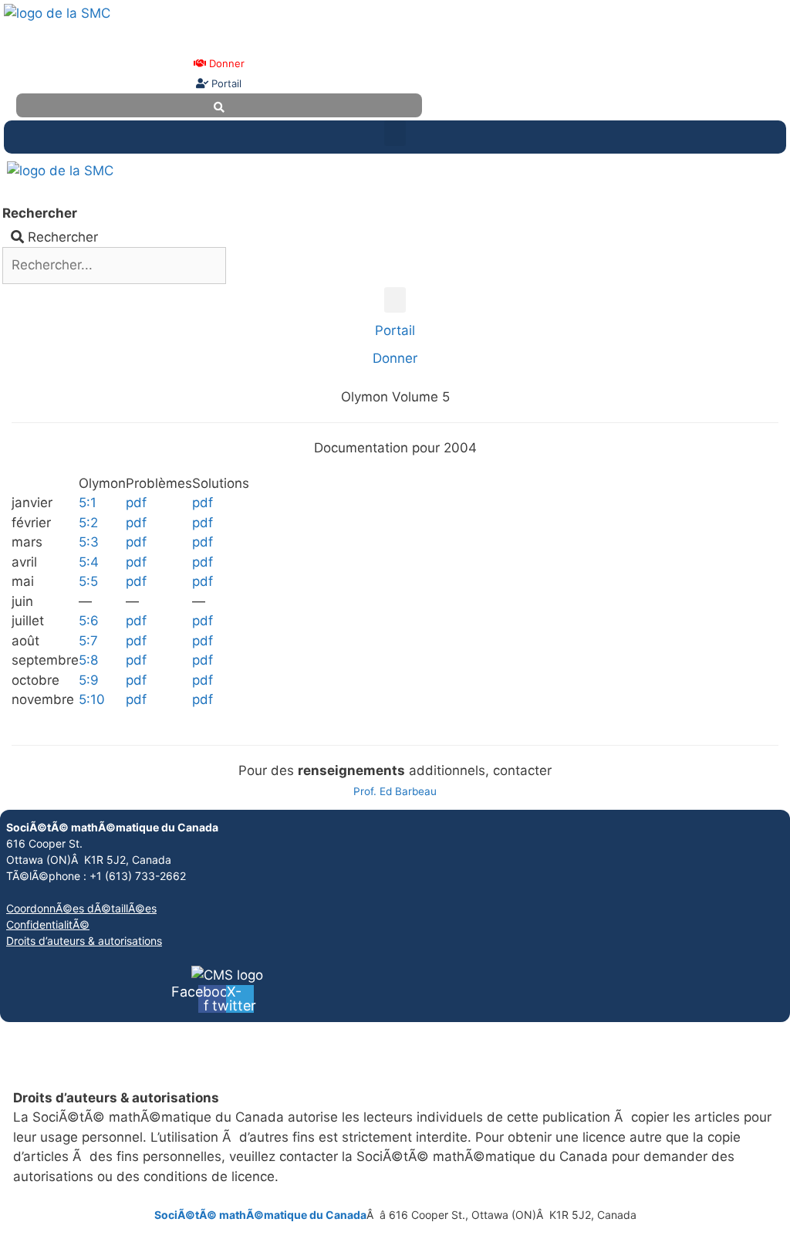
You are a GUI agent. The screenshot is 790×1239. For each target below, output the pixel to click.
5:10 (92, 699)
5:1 (87, 502)
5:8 (88, 660)
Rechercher (39, 213)
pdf (136, 502)
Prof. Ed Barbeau (395, 791)
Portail (224, 83)
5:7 (88, 640)
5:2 (88, 522)
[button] (395, 133)
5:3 (89, 542)
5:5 (88, 581)
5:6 (89, 620)
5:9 (89, 680)
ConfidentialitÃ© (47, 924)
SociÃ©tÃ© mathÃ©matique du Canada (260, 1214)
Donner (225, 63)
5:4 (89, 562)
